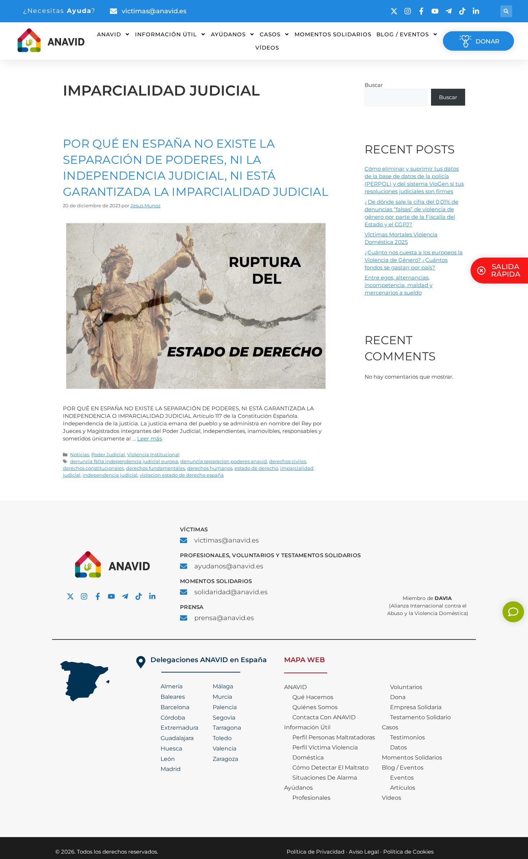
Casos (270, 34)
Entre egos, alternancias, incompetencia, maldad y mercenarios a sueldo (398, 285)
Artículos (402, 787)
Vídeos (267, 47)
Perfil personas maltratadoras (333, 737)
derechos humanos (209, 468)
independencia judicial (110, 475)
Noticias (79, 454)
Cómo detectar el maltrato (330, 767)
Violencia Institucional (153, 454)
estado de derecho (256, 468)
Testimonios (407, 737)
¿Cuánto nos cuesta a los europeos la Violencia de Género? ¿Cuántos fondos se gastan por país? (414, 260)
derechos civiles (287, 461)
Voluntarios (406, 687)
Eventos (402, 777)
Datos (398, 747)
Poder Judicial (108, 454)
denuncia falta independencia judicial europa (124, 461)
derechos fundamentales (155, 468)
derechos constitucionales (93, 468)
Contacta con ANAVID (324, 717)
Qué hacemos (312, 697)
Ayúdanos (228, 34)
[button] (506, 11)
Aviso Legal (364, 851)
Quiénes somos (315, 707)
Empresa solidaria (415, 707)
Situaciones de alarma (324, 777)
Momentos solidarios (333, 34)
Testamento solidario (420, 717)
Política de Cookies (408, 851)
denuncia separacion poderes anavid (223, 461)
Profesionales (311, 797)
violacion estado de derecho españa (182, 475)
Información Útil (166, 34)
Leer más (149, 438)
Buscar (374, 85)
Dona (398, 697)
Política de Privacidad (315, 851)
